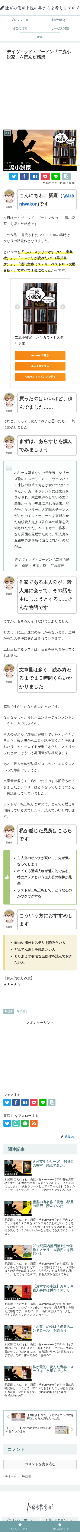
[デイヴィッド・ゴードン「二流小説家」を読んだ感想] (34, 176)
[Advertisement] (40, 93)
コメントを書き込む (40, 1464)
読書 (10, 1011)
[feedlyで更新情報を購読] (25, 1123)
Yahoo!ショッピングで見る (40, 376)
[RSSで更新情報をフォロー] (34, 1123)
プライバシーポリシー (21, 1520)
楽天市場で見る (40, 366)
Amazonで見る (40, 355)
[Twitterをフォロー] (7, 1123)
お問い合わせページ (59, 1520)
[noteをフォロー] (16, 1123)
